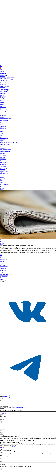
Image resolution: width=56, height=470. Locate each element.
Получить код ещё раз (3, 413)
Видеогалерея (2, 188)
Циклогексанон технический (4, 90)
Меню (1, 69)
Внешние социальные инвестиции (4, 184)
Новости (1, 186)
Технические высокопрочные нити (4, 86)
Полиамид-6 (1, 83)
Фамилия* (1, 403)
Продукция (1, 258)
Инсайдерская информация (3, 109)
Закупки (1, 65)
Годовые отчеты (2, 113)
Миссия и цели (2, 71)
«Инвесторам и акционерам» (13, 395)
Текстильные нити (2, 87)
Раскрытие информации (3, 169)
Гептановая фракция (2, 95)
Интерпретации (5, 396)
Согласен (1, 454)
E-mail (1, 417)
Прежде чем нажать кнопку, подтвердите (12, 407)
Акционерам (1, 106)
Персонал (1, 182)
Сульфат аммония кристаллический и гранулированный (7, 77)
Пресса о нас (1, 123)
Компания (1, 254)
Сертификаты (2, 102)
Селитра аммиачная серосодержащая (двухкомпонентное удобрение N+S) (9, 142)
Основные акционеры (3, 107)
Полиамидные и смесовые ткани (4, 89)
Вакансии (1, 131)
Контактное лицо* (2, 459)
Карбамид (1, 140)
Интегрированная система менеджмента (5, 118)
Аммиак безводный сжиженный (4, 75)
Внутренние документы (3, 115)
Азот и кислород (2, 98)
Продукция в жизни (2, 99)
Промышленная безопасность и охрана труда (6, 119)
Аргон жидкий (2, 160)
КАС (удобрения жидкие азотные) (4, 78)
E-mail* (1, 462)
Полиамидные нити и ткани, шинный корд (5, 149)
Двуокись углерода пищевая (3, 162)
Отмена (1, 415)
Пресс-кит (1, 125)
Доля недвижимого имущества (4, 173)
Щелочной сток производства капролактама (6, 92)
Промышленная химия (3, 153)
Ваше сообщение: (2, 464)
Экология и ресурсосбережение (4, 120)
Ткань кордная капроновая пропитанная (5, 151)
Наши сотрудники (2, 130)
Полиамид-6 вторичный (3, 85)
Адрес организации (2, 458)
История (1, 70)
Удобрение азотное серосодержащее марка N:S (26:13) (7, 79)
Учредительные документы (3, 114)
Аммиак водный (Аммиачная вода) (4, 81)
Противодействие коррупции (4, 121)
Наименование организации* (4, 456)
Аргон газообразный (2, 97)
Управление (1, 135)
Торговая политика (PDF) (3, 166)
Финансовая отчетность (3, 110)
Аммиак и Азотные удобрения (4, 138)
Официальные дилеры (3, 164)
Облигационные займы (3, 177)
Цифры (1, 116)
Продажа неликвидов (3, 128)
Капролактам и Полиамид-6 (3, 82)
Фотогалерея (1, 124)
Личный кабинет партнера (3, 104)
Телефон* (1, 461)
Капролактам (1, 146)
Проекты (1, 72)
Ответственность (2, 272)
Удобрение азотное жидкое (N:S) (4, 80)
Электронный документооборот (4, 103)
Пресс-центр (1, 239)
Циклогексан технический (3, 91)
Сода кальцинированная (3, 157)
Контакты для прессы (3, 126)
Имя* (0, 400)
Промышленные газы (3, 96)
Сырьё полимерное (2, 94)
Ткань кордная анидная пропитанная (5, 88)
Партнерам (1, 263)
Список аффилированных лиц (4, 171)
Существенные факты (3, 108)
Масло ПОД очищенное (3, 155)
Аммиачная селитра (2, 76)
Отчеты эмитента (2, 112)
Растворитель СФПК (2, 93)
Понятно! (1, 432)
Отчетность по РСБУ (2, 175)
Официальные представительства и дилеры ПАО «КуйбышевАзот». (9, 446)
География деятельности (3, 73)
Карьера (1, 66)
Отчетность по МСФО (3, 111)
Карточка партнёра (2, 101)
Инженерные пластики (3, 84)
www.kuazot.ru (4, 440)
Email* (1, 426)
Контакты (1, 279)
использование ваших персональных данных (17, 407)
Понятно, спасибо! (2, 447)
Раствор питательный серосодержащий (5, 144)
